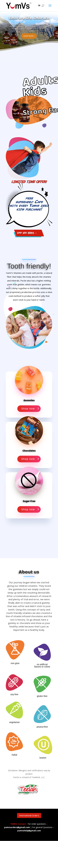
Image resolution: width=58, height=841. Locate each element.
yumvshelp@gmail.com (29, 830)
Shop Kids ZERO (25, 233)
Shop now (28, 408)
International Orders (29, 815)
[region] (29, 36)
